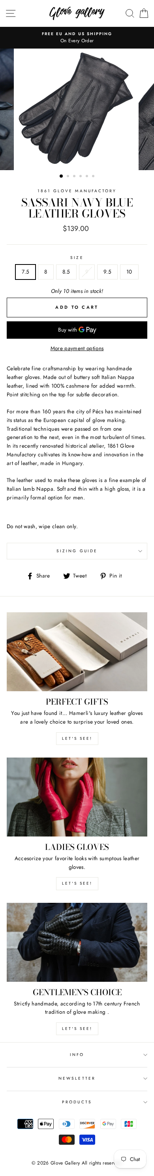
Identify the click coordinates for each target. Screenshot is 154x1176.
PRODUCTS (77, 1102)
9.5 (107, 272)
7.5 (25, 272)
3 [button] (75, 177)
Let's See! (77, 883)
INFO (77, 1055)
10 (129, 272)
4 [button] (81, 177)
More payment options (77, 348)
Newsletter (77, 1078)
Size (76, 258)
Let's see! (77, 738)
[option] (77, 38)
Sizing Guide (77, 551)
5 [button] (88, 177)
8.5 (66, 272)
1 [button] (62, 176)
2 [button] (69, 177)
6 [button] (94, 177)
